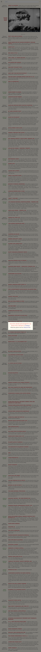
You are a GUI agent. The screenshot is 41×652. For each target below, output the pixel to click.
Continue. (27, 325)
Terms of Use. (27, 327)
